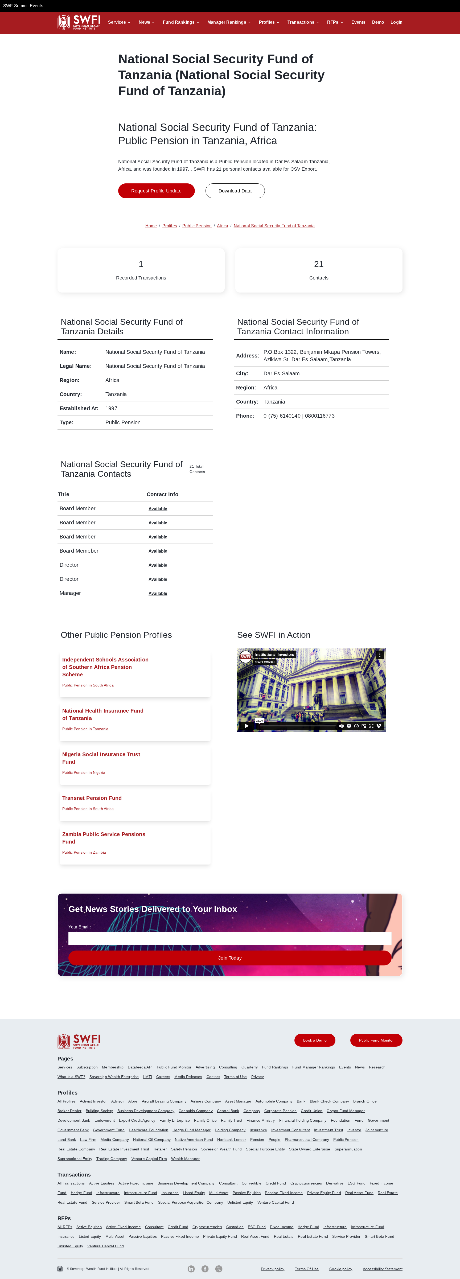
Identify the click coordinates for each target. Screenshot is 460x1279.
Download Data (235, 191)
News (144, 22)
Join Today (230, 958)
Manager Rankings (226, 22)
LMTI (147, 1077)
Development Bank (74, 1120)
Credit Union (311, 1111)
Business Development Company (145, 1111)
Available (158, 509)
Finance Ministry (261, 1120)
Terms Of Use (307, 1269)
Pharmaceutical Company (307, 1139)
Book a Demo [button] (315, 1040)
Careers (163, 1077)
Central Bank (228, 1111)
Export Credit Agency (137, 1120)
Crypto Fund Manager (346, 1111)
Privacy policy (272, 1269)
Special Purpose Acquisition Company (190, 1202)
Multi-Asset (218, 1193)
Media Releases (188, 1077)
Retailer (160, 1149)
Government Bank (73, 1130)
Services (117, 22)
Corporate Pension (280, 1111)
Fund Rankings (179, 22)
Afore (133, 1101)
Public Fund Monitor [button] (376, 1040)
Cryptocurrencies (207, 1227)
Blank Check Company (329, 1101)
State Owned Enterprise (309, 1149)
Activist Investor (93, 1101)
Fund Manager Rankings (313, 1067)
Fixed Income (381, 1183)
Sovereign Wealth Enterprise (114, 1077)
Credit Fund (276, 1183)
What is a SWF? (71, 1077)
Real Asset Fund (359, 1193)
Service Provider (106, 1202)
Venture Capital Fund (275, 1202)
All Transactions (71, 1183)
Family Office (205, 1120)
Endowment (105, 1120)
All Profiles (67, 1101)
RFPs (333, 22)
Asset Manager (238, 1101)
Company (252, 1111)
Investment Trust (328, 1130)
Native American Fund (194, 1139)
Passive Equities (247, 1193)
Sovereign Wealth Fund (221, 1149)
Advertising (205, 1067)
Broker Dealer (69, 1111)
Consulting (228, 1067)
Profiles (267, 22)
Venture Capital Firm (149, 1159)
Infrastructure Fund (140, 1193)
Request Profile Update (156, 191)
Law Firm (88, 1139)
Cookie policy (340, 1269)
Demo (378, 22)
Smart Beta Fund (139, 1202)
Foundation (341, 1120)
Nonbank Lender (231, 1139)
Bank (301, 1101)
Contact (213, 1077)
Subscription (87, 1067)
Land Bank (67, 1139)
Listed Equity (194, 1193)
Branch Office (365, 1101)
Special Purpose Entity (265, 1149)
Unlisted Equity (240, 1202)
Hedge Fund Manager (191, 1130)
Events (358, 22)
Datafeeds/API (140, 1067)
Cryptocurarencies (306, 1183)
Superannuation (348, 1149)
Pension (257, 1139)
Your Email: (79, 927)
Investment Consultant (290, 1130)
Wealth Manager (185, 1159)
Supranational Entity (75, 1159)
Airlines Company (206, 1101)
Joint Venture (376, 1130)
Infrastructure (108, 1193)
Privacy (257, 1077)
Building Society (99, 1111)
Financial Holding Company (303, 1120)
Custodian (235, 1227)
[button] (120, 22)
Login (396, 22)
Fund (359, 1120)
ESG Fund (356, 1183)
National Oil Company (152, 1139)
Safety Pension (184, 1149)
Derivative (334, 1183)
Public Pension (346, 1139)
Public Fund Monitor (174, 1067)
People (275, 1139)
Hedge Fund (81, 1193)
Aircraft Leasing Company (164, 1101)
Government (378, 1120)
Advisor (117, 1101)
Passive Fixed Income (284, 1193)
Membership (113, 1067)
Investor (354, 1130)
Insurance (258, 1130)
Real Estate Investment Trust (124, 1149)
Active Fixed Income (135, 1183)
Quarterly (249, 1067)
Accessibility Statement (382, 1269)
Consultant (228, 1183)
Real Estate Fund (73, 1202)
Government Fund (108, 1130)
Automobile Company (274, 1101)
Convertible (251, 1183)
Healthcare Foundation (148, 1130)
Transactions (301, 22)
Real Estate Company (76, 1149)
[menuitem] (67, 1069)
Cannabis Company (196, 1111)
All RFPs (65, 1227)
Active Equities (101, 1183)
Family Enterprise (174, 1120)
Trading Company (111, 1159)
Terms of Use (235, 1077)
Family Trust (231, 1120)
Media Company (115, 1139)
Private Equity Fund (324, 1193)
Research (377, 1067)
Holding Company (230, 1130)
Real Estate (388, 1193)
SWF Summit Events (23, 5)
